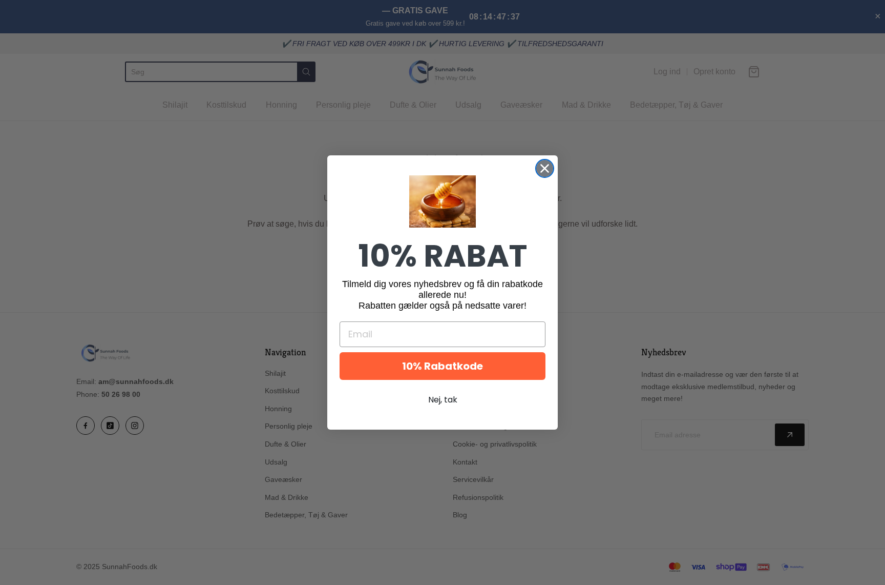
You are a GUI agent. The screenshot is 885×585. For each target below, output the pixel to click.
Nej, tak (442, 400)
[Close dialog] (545, 168)
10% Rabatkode (442, 366)
